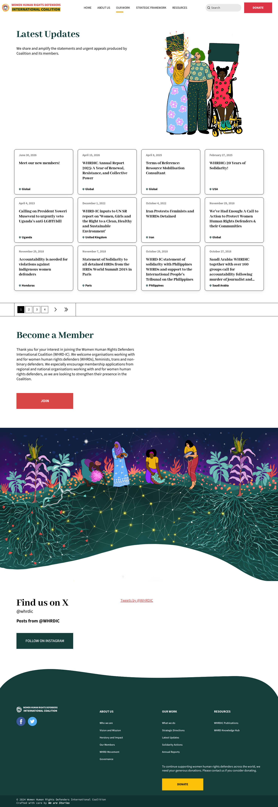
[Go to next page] (55, 309)
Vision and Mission (110, 730)
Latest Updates (170, 738)
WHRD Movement (109, 752)
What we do (168, 723)
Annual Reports (171, 752)
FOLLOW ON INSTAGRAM (45, 641)
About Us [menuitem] (103, 8)
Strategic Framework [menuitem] (151, 8)
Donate (258, 8)
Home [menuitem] (87, 8)
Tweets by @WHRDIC (136, 600)
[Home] (31, 8)
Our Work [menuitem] (123, 8)
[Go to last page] (66, 309)
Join (45, 401)
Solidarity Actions (172, 745)
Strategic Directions (173, 730)
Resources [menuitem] (179, 8)
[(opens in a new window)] (21, 721)
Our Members (107, 745)
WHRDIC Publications (226, 723)
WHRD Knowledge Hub (227, 730)
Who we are (106, 723)
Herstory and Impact (111, 738)
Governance (106, 759)
